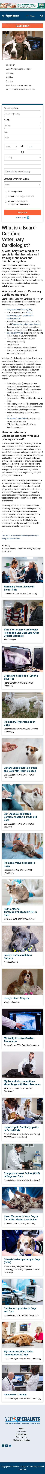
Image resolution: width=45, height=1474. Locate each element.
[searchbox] (23, 114)
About (21, 1428)
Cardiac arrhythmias (15, 333)
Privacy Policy (22, 1434)
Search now (22, 212)
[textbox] (22, 126)
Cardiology (10, 65)
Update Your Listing (21, 1440)
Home (11, 16)
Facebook (3, 1446)
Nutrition (9, 77)
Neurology (10, 73)
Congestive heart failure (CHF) (19, 309)
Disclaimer (21, 1431)
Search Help (21, 217)
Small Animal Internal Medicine (18, 85)
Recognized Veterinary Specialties (20, 89)
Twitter (6, 1446)
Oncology (10, 81)
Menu (32, 16)
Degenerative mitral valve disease (26, 324)
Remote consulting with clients (21, 196)
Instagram (10, 1446)
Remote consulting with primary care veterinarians (18, 203)
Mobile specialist (15, 192)
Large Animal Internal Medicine (19, 69)
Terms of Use (21, 1437)
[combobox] (22, 114)
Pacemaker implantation (17, 418)
